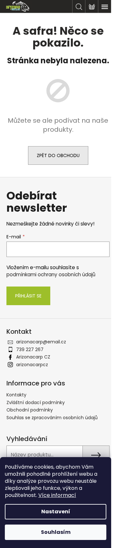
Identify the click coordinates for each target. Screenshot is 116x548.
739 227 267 (30, 349)
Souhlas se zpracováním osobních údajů (52, 417)
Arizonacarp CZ (33, 357)
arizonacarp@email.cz (41, 342)
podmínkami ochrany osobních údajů (50, 274)
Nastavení (55, 511)
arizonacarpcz (32, 364)
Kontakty (16, 395)
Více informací (57, 495)
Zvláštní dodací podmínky (35, 402)
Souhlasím (56, 532)
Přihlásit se (28, 296)
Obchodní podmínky (29, 410)
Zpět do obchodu (58, 155)
